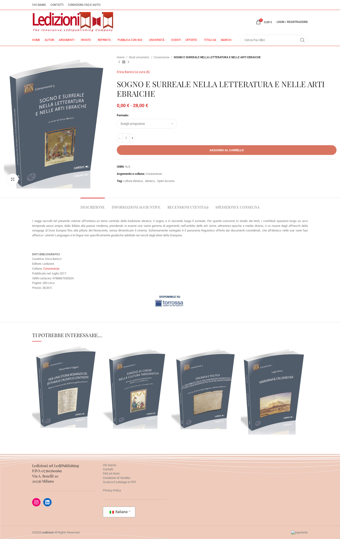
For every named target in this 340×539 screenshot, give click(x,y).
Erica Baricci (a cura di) (133, 72)
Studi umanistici (139, 57)
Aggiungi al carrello (227, 150)
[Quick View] (57, 415)
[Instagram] (36, 502)
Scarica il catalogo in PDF (119, 482)
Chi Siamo (109, 465)
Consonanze (162, 57)
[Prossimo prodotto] (128, 62)
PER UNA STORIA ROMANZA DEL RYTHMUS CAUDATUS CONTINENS (66, 372)
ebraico (150, 181)
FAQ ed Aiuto (111, 473)
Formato (122, 115)
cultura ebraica (133, 181)
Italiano (121, 512)
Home (121, 57)
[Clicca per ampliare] (13, 179)
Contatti (108, 469)
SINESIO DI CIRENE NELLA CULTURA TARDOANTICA (135, 373)
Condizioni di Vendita (116, 478)
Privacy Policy (112, 490)
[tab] (92, 205)
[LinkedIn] (47, 502)
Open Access (166, 181)
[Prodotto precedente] (119, 62)
